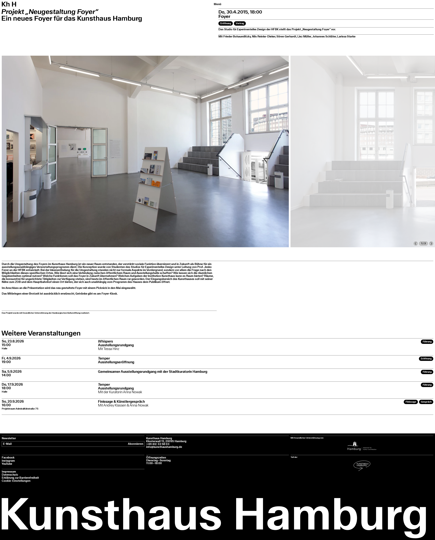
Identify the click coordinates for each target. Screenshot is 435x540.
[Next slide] (431, 243)
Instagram (8, 460)
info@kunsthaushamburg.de (164, 447)
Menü (217, 4)
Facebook (8, 457)
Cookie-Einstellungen (16, 480)
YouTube (7, 463)
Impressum (9, 471)
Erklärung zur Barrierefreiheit (20, 477)
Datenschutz (10, 474)
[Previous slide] (416, 243)
